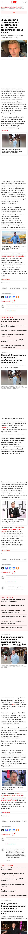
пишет (14, 704)
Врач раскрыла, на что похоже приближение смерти (10, 914)
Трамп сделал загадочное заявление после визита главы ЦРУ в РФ (14, 325)
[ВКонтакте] (13, 297)
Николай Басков (19, 58)
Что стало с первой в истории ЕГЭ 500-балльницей (12, 340)
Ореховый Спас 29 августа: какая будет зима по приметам (13, 606)
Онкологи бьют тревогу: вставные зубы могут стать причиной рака (13, 600)
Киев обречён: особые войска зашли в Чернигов (12, 908)
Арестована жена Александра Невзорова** (14, 330)
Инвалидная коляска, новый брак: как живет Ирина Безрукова (12, 346)
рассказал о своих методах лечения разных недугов (12, 529)
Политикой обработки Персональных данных (11, 7)
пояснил (3, 427)
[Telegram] (10, 297)
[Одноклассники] (17, 297)
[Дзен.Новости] (2, 297)
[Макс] (6, 297)
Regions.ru (4, 130)
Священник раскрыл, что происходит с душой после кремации (12, 897)
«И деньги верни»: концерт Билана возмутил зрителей (11, 628)
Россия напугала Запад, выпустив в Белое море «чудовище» (13, 617)
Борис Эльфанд (6, 282)
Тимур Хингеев (6, 839)
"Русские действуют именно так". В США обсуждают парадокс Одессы (13, 320)
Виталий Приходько (7, 554)
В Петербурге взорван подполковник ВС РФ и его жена (13, 335)
